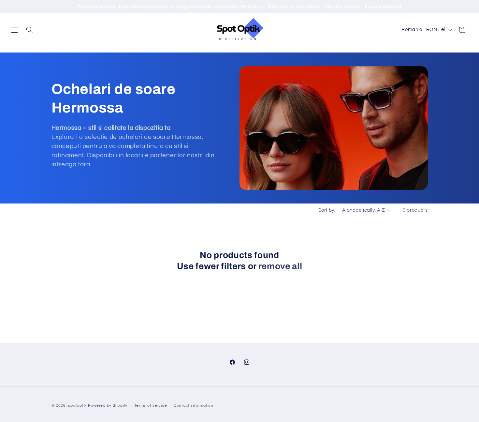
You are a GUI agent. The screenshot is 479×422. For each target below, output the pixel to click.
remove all (280, 266)
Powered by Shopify (107, 405)
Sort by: (326, 210)
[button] (14, 29)
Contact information (193, 405)
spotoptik (77, 405)
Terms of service (150, 405)
